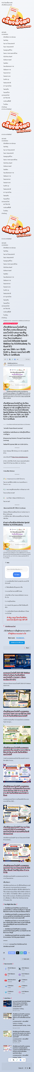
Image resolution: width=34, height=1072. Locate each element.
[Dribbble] (24, 992)
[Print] (15, 359)
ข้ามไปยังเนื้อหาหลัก (7, 2)
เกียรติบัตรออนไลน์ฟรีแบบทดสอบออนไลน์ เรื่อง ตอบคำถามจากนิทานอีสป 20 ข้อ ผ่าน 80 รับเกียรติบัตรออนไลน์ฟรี (16, 750)
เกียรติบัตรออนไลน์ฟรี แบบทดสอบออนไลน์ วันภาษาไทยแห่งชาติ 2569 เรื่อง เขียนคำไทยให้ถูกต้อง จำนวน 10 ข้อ (16, 868)
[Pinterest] (10, 974)
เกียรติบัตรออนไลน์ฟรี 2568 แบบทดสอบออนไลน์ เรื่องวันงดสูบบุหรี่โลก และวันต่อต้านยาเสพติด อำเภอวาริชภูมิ (17, 930)
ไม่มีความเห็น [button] (26, 959)
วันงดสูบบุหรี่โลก (7, 50)
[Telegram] (10, 986)
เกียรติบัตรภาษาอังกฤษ (9, 37)
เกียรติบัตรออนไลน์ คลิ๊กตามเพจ (17, 642)
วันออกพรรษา (7, 73)
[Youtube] (10, 980)
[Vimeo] (10, 992)
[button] (17, 30)
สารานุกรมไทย (7, 86)
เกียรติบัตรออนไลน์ (7, 5)
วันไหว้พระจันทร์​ (7, 56)
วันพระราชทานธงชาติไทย (10, 53)
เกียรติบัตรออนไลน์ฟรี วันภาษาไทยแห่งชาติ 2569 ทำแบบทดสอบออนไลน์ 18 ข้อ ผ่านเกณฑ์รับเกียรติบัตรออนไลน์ (16, 830)
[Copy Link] (12, 359)
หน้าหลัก (4, 32)
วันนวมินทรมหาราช (8, 66)
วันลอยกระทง (6, 76)
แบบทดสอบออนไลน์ (17, 1021)
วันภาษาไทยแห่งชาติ (9, 43)
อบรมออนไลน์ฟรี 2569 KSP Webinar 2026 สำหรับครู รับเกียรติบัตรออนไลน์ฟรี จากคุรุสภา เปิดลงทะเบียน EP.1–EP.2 (16, 676)
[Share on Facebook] (7, 359)
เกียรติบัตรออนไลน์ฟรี (8, 946)
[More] (17, 359)
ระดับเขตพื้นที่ (7, 101)
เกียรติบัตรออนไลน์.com (12, 363)
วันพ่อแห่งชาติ (7, 82)
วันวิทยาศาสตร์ (7, 60)
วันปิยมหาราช (7, 69)
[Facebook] (10, 969)
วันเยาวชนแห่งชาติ (8, 46)
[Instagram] (24, 974)
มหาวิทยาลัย (6, 97)
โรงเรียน (5, 104)
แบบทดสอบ (5, 34)
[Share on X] (10, 359)
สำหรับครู (4, 107)
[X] (24, 969)
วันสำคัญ (5, 40)
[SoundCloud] (24, 986)
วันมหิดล (5, 63)
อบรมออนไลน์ (5, 95)
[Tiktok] (24, 980)
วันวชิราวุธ (6, 79)
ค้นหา (17, 574)
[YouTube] (29, 1068)
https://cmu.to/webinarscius (20, 457)
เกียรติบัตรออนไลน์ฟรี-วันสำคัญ (19, 1025)
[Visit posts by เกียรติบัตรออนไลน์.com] (5, 364)
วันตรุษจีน (6, 89)
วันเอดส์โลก (6, 92)
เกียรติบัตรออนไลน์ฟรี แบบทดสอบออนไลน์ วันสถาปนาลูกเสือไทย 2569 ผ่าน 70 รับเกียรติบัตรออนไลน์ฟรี (17, 713)
